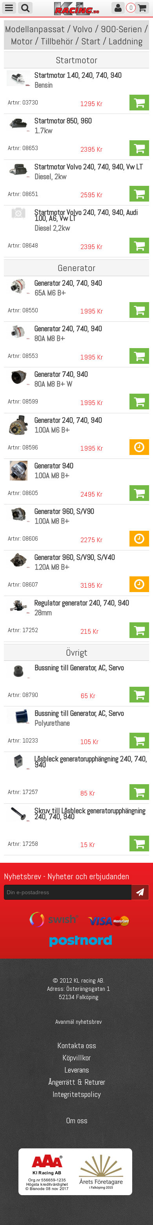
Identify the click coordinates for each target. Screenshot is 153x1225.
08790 (30, 695)
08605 (30, 493)
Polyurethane (52, 723)
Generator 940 (54, 466)
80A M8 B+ (50, 338)
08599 (30, 401)
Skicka (140, 892)
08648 (30, 245)
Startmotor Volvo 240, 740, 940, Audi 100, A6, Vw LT (86, 215)
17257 (30, 792)
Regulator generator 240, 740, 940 (82, 603)
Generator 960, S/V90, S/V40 (75, 557)
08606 (30, 538)
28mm (43, 613)
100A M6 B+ (52, 430)
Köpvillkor (76, 1058)
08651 (30, 194)
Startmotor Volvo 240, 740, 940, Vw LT (89, 167)
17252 (30, 630)
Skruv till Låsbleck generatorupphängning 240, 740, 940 (90, 814)
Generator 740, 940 (61, 374)
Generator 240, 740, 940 (68, 283)
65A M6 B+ (50, 293)
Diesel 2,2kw (52, 228)
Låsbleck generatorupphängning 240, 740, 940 (91, 762)
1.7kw (44, 131)
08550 (30, 310)
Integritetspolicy (77, 1094)
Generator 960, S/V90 (64, 511)
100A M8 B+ (52, 475)
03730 (30, 102)
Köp (139, 102)
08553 (30, 356)
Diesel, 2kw (51, 177)
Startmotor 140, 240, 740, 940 (78, 75)
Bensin (44, 85)
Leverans (76, 1070)
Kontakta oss (76, 1045)
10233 (30, 740)
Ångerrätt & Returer (76, 1082)
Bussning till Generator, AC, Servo (79, 668)
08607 (30, 584)
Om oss (76, 1120)
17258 (30, 844)
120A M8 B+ (52, 567)
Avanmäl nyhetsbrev (78, 1022)
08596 (30, 447)
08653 (30, 148)
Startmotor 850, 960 (63, 121)
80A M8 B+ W (53, 384)
